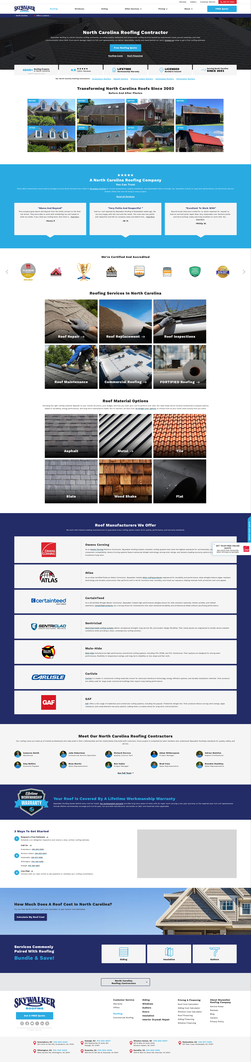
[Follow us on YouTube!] (32, 1023)
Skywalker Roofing (98, 189)
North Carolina (22, 16)
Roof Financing (135, 56)
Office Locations (42, 16)
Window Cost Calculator (190, 1012)
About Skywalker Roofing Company (220, 1001)
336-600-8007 (41, 853)
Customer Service (207, 2)
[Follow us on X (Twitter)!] (37, 1023)
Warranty (117, 1004)
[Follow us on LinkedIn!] (42, 1023)
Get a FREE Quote (34, 1015)
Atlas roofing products (152, 577)
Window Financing (187, 1023)
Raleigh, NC (90, 1041)
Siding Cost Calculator (189, 1008)
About (187, 9)
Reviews (182, 2)
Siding (104, 9)
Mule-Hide (89, 653)
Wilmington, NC (44, 1050)
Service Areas (217, 1006)
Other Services (132, 9)
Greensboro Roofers (101, 79)
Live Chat (25, 871)
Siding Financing (186, 1019)
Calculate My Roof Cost (31, 917)
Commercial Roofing (123, 1018)
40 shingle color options (145, 408)
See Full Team (124, 773)
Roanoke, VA (90, 1050)
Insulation (148, 1015)
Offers (116, 1007)
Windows (79, 9)
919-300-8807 (34, 866)
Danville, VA (139, 1050)
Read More (75, 217)
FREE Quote (222, 9)
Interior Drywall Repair (156, 1019)
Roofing (54, 9)
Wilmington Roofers (185, 79)
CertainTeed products (104, 606)
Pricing (161, 9)
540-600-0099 (105, 1050)
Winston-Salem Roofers (142, 79)
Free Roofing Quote (125, 48)
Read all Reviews (125, 196)
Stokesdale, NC (189, 1042)
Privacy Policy (217, 1021)
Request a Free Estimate (33, 837)
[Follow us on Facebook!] (27, 1023)
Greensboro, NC (44, 1042)
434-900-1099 (153, 1050)
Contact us (169, 40)
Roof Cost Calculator (188, 1004)
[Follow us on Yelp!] (47, 1023)
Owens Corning (96, 549)
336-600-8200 (38, 849)
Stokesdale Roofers (165, 79)
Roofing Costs (115, 56)
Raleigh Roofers (120, 79)
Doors (145, 1012)
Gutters (146, 1008)
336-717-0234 (228, 2)
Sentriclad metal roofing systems (99, 628)
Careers (214, 1018)
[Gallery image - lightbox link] (51, 125)
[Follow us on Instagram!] (22, 1023)
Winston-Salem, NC (143, 1041)
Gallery (193, 2)
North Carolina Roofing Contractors (124, 982)
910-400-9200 (37, 861)
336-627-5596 (37, 857)
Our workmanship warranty (111, 803)
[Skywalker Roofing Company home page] (24, 9)
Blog (212, 1014)
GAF (87, 704)
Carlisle (88, 678)
